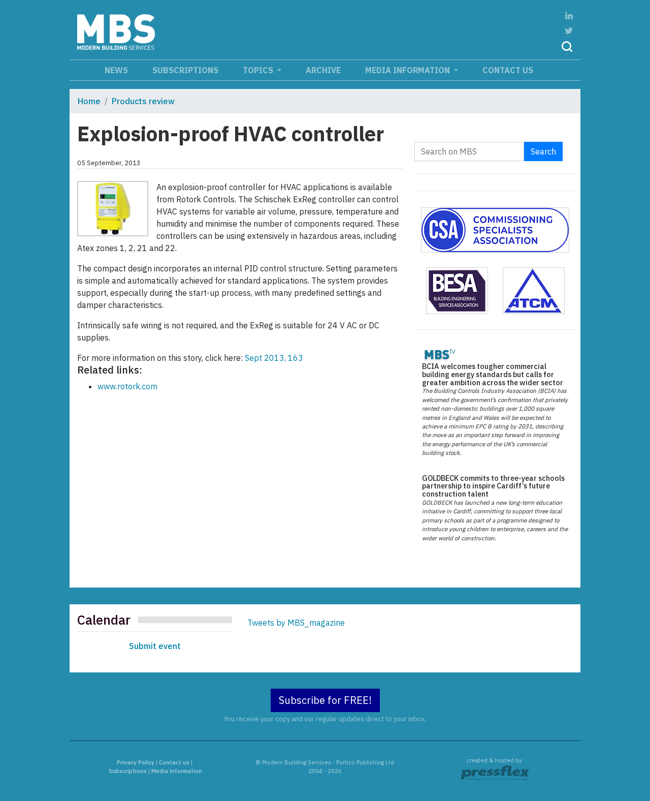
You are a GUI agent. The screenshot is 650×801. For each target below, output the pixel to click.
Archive (323, 70)
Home (89, 101)
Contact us (507, 70)
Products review (143, 101)
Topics (259, 70)
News (116, 70)
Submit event (155, 646)
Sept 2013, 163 (274, 358)
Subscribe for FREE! (325, 700)
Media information (408, 70)
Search (543, 151)
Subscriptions (185, 70)
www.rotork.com (127, 386)
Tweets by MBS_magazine (296, 623)
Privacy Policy (135, 762)
